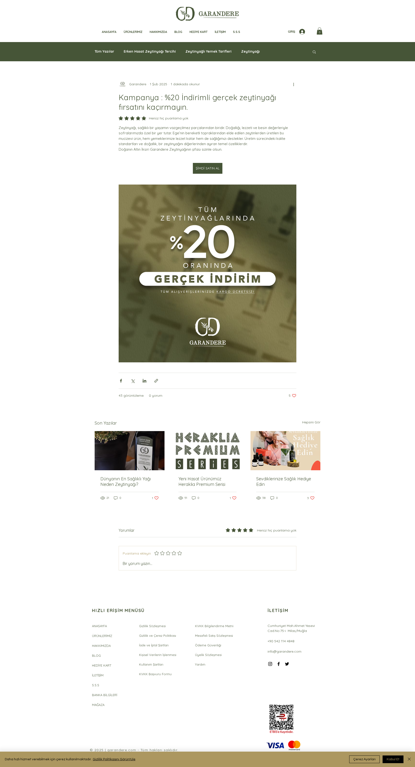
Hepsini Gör (311, 422)
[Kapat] (409, 759)
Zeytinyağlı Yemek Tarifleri (208, 51)
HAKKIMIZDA (101, 646)
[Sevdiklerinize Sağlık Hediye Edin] (285, 450)
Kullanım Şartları (151, 664)
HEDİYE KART (101, 665)
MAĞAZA (98, 705)
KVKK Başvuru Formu (155, 674)
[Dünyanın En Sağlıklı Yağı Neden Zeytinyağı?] (130, 450)
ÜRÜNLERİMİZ (102, 636)
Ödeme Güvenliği (208, 645)
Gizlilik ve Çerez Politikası (157, 635)
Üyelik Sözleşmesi (208, 655)
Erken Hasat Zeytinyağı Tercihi (150, 51)
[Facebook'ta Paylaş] (121, 380)
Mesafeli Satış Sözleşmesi (214, 635)
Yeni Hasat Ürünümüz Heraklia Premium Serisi (201, 481)
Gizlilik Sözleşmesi (152, 626)
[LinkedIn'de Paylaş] (144, 380)
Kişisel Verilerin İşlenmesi (157, 655)
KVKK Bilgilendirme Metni (214, 626)
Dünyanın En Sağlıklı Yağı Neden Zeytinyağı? (125, 481)
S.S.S (95, 685)
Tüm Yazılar (104, 51)
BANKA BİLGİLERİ (104, 695)
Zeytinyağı (250, 51)
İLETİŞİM (98, 675)
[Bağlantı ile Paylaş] (156, 380)
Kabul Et (393, 759)
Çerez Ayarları (364, 759)
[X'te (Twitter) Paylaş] (132, 380)
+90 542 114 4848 (281, 641)
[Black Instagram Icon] (270, 664)
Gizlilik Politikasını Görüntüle (114, 759)
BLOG (96, 655)
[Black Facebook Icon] (278, 664)
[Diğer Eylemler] (293, 84)
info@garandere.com (284, 651)
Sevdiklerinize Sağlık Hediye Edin (283, 481)
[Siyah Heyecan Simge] (287, 664)
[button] (320, 31)
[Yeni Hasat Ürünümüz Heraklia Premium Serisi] (208, 450)
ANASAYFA (99, 626)
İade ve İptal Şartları (154, 645)
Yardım (200, 664)
